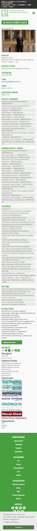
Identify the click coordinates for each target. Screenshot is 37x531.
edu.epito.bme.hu (21, 1)
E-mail (14, 5)
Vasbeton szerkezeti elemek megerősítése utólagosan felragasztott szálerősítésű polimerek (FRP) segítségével (16, 213)
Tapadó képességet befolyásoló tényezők (16, 266)
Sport (18, 471)
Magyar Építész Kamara (10, 367)
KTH (18, 461)
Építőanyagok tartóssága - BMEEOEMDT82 (16, 119)
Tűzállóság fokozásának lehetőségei (14, 240)
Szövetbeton (6, 209)
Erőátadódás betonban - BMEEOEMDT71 (16, 122)
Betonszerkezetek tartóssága (12, 300)
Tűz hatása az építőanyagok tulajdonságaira (17, 249)
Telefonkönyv (21, 5)
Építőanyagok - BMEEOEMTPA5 (12, 113)
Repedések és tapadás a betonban (14, 304)
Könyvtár (18, 475)
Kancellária (18, 448)
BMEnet (18, 488)
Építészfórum (6, 369)
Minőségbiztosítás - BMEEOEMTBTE (14, 180)
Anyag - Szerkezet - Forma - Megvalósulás (16, 278)
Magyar (11, 6)
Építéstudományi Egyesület (11, 363)
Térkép (29, 5)
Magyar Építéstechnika (10, 371)
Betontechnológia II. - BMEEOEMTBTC (15, 155)
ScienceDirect (6, 373)
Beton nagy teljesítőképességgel (13, 302)
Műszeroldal (6, 375)
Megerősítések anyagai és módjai (13, 262)
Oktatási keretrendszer (18, 484)
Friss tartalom (7, 358)
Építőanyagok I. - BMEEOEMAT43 (13, 115)
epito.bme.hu (11, 1)
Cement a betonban (9, 298)
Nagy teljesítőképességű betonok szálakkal (17, 251)
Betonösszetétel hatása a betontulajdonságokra (18, 275)
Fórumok (5, 356)
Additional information (9, 342)
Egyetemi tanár (7, 58)
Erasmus (18, 464)
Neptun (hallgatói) (18, 468)
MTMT (18, 491)
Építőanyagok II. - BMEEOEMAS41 (13, 117)
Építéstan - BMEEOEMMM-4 (11, 110)
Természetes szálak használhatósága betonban (18, 222)
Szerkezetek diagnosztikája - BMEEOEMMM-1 (17, 184)
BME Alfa (18, 499)
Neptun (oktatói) (18, 441)
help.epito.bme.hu (8, 3)
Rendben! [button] (18, 527)
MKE (3, 428)
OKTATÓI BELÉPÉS (6, 5)
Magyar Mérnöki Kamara (11, 365)
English (5, 6)
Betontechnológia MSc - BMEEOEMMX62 (16, 157)
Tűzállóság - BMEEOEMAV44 (11, 137)
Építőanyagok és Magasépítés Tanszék (16, 68)
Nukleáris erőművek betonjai (12, 229)
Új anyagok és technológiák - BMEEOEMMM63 (18, 139)
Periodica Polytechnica (19, 495)
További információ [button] (11, 522)
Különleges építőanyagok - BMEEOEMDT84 (16, 124)
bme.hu (3, 1)
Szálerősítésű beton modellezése (13, 273)
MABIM (4, 426)
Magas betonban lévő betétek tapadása (15, 246)
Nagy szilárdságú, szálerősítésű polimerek (16, 264)
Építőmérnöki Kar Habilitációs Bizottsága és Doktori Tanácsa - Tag (18, 61)
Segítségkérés (18, 451)
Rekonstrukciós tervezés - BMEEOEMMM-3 (16, 126)
